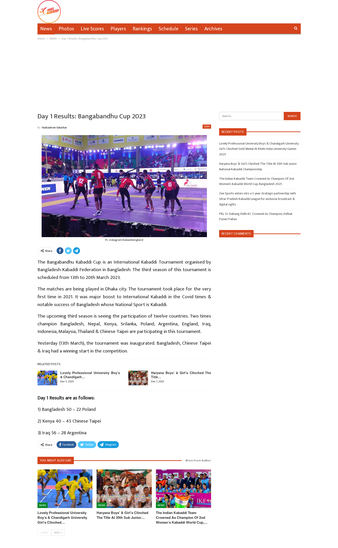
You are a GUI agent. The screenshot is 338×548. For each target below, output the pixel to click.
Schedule (168, 29)
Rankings (142, 29)
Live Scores (92, 29)
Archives (213, 29)
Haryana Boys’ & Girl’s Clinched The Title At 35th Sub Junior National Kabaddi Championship (258, 166)
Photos (66, 29)
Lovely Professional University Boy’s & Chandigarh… (90, 374)
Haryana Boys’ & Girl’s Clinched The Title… (181, 374)
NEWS (207, 126)
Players (118, 29)
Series (191, 29)
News (46, 29)
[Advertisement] (169, 75)
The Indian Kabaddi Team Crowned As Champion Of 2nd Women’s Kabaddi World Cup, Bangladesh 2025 (256, 181)
